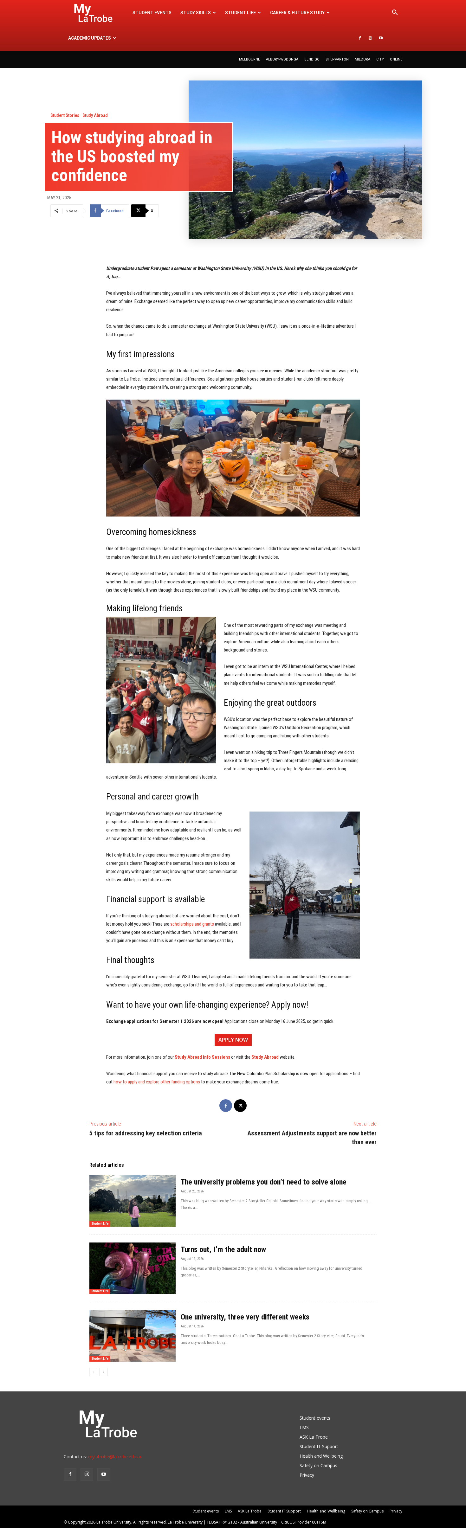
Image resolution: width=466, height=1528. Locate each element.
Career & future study (297, 12)
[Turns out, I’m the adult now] (132, 1268)
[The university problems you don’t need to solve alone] (132, 1201)
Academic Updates (89, 38)
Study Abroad (95, 115)
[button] (394, 13)
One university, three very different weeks (245, 1317)
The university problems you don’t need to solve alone (264, 1182)
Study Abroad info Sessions (202, 1057)
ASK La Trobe (314, 1437)
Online (396, 59)
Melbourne (249, 59)
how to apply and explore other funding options (157, 1082)
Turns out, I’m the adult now (224, 1249)
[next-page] (103, 1372)
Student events (152, 12)
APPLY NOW (233, 1039)
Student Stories (64, 115)
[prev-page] (93, 1372)
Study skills (195, 12)
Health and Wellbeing (321, 1456)
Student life (240, 12)
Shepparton (337, 59)
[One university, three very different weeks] (132, 1336)
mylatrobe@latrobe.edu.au (115, 1457)
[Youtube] (380, 38)
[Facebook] (360, 38)
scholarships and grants (192, 924)
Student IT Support (319, 1446)
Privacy (307, 1475)
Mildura (362, 59)
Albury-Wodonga (282, 59)
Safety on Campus (318, 1465)
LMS (304, 1427)
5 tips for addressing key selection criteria (145, 1133)
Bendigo (312, 59)
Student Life (99, 1223)
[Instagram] (370, 38)
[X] (240, 1105)
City (380, 59)
